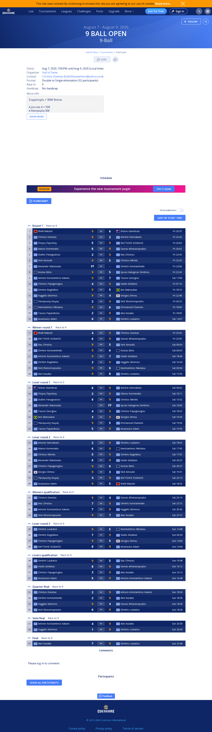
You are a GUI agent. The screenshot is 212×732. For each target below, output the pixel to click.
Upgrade (113, 11)
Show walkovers (168, 210)
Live (30, 11)
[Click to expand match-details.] (101, 231)
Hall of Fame (92, 52)
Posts (99, 11)
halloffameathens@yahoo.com (83, 76)
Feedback (107, 696)
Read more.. (163, 3)
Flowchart (40, 201)
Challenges (84, 11)
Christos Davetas (52, 76)
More (128, 11)
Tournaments (47, 11)
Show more (36, 116)
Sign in (180, 11)
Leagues (66, 11)
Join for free (156, 11)
